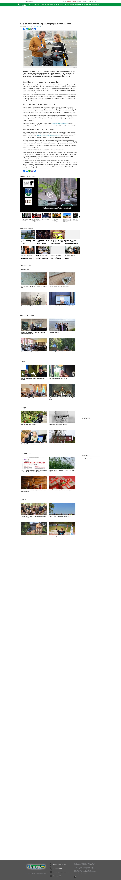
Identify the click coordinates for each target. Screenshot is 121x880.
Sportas (72, 4)
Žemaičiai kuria (87, 4)
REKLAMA (24, 26)
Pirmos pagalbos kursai (87, 458)
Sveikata (62, 4)
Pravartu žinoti (95, 4)
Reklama (79, 1)
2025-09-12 (30, 26)
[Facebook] (95, 1)
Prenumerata (84, 1)
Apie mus (64, 1)
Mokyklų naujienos (54, 4)
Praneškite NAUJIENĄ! (71, 1)
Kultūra (67, 4)
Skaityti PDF (91, 1)
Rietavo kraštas (45, 4)
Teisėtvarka (37, 4)
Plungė (23, 407)
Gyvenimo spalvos (78, 4)
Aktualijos (30, 4)
